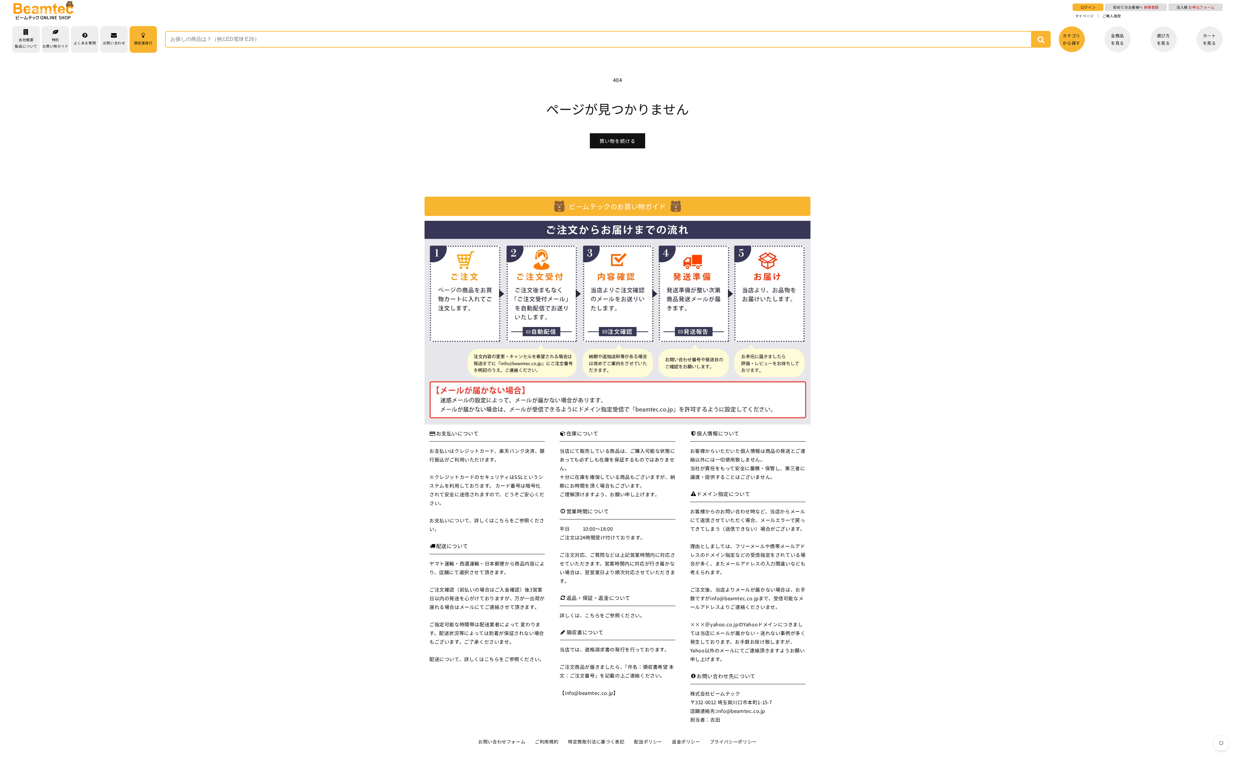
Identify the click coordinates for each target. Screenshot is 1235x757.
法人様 (1195, 7)
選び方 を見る (1163, 39)
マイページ (1084, 16)
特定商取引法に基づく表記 (596, 741)
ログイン (1088, 7)
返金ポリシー (686, 741)
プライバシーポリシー (733, 741)
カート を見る (1209, 39)
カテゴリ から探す (1071, 39)
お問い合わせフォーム (501, 741)
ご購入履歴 (1111, 16)
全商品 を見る (1117, 39)
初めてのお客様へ (1136, 7)
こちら (501, 520)
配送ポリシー (648, 741)
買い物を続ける (617, 140)
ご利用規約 (546, 741)
